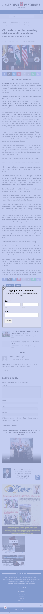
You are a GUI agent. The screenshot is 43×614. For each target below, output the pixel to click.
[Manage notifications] (5, 607)
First (6, 307)
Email (7, 311)
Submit (8, 321)
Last (23, 307)
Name (8, 301)
